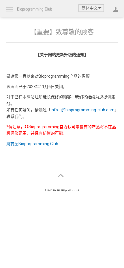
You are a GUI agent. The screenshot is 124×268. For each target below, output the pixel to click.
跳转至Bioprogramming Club (32, 143)
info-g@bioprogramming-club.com (82, 110)
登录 (114, 8)
